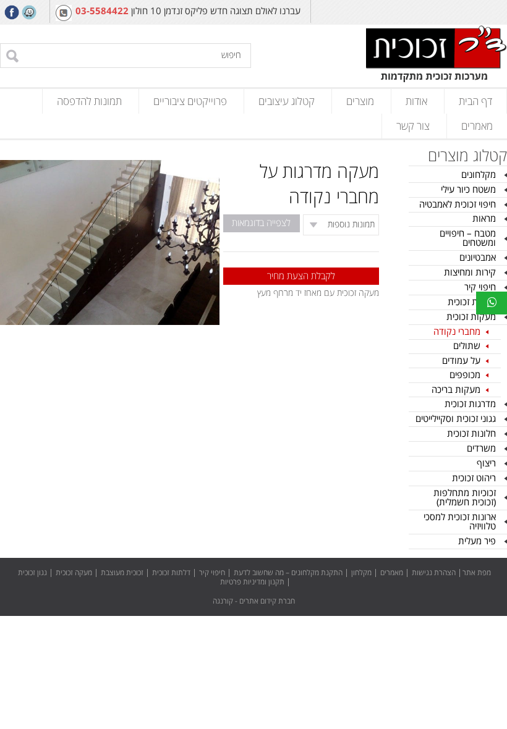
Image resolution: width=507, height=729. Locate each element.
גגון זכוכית (32, 573)
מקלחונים (478, 174)
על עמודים (461, 360)
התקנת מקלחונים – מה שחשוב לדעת (288, 573)
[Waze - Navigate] (29, 12)
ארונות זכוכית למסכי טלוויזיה (460, 522)
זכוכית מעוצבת (122, 573)
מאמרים (477, 126)
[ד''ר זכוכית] (436, 55)
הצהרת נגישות (434, 573)
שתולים (466, 346)
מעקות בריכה (456, 389)
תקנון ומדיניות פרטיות (252, 582)
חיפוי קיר (480, 287)
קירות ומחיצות (470, 272)
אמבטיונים (477, 257)
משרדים (481, 448)
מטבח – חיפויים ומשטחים (468, 238)
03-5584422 (102, 11)
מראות (484, 218)
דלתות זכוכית (472, 302)
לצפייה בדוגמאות (261, 223)
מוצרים (360, 101)
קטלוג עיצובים (286, 101)
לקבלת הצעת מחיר (301, 276)
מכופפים (464, 375)
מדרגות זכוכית (470, 404)
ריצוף (486, 463)
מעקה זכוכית (74, 573)
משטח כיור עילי (468, 189)
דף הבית (475, 101)
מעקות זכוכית (471, 316)
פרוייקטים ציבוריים (190, 101)
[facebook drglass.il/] (11, 12)
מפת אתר (476, 573)
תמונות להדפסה (89, 101)
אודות (416, 101)
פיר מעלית (477, 541)
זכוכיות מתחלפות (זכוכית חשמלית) (464, 497)
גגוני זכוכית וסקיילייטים (455, 418)
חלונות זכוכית (471, 433)
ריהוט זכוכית (474, 478)
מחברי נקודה (456, 331)
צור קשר (413, 126)
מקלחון (361, 573)
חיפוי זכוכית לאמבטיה (457, 204)
